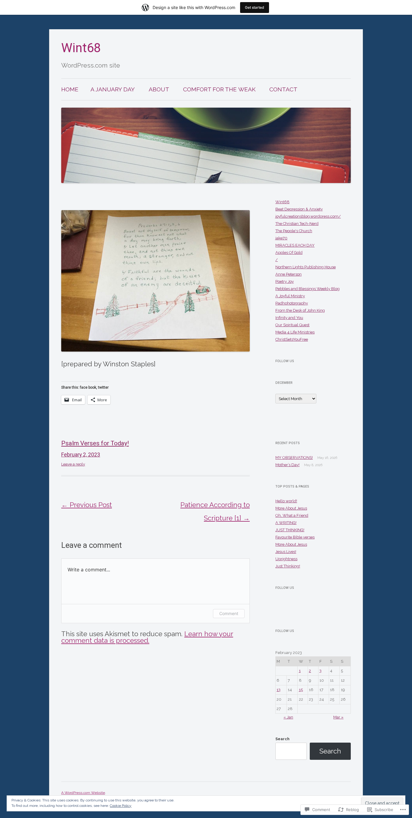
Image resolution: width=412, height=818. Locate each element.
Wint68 (81, 47)
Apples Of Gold (289, 252)
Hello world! (286, 501)
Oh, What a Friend (291, 515)
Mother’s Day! (287, 465)
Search (282, 739)
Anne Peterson (288, 274)
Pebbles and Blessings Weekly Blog (307, 288)
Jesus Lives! (285, 551)
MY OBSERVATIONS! (294, 457)
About (159, 89)
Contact (283, 89)
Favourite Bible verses (295, 537)
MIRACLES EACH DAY (295, 245)
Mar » (338, 717)
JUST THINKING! (289, 530)
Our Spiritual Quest (292, 325)
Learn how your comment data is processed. (147, 637)
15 (301, 689)
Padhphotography (291, 303)
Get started (254, 7)
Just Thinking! (287, 566)
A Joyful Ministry (290, 296)
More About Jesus (291, 508)
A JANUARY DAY (112, 89)
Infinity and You (289, 317)
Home (69, 89)
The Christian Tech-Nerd (297, 223)
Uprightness (286, 559)
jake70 (281, 238)
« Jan (288, 717)
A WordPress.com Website (83, 793)
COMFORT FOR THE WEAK (219, 89)
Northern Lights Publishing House (305, 267)
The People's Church (293, 231)
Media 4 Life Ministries (295, 332)
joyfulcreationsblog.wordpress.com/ (308, 216)
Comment (228, 613)
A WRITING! (285, 522)
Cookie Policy (121, 806)
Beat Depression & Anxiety (299, 209)
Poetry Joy (284, 281)
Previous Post (86, 505)
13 (278, 689)
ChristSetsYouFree (291, 339)
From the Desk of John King (300, 310)
